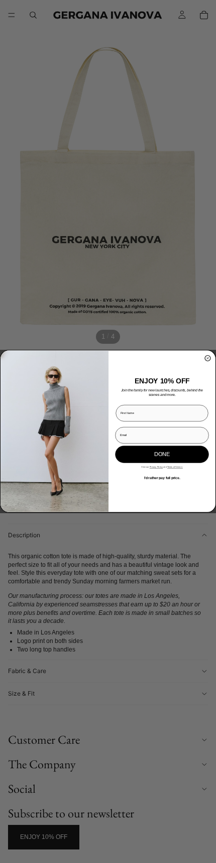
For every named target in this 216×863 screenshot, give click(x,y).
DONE (162, 455)
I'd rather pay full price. (162, 478)
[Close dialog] (207, 358)
